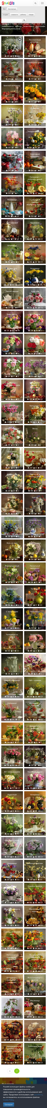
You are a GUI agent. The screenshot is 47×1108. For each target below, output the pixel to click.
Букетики (12, 818)
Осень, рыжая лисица (12, 178)
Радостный (12, 795)
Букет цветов (12, 314)
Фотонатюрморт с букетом (35, 979)
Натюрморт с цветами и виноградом (35, 385)
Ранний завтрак (12, 291)
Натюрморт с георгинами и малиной (34, 339)
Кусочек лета (12, 40)
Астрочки (35, 840)
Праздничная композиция (12, 155)
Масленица (35, 1001)
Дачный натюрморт (12, 520)
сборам (31, 14)
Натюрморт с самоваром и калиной (12, 957)
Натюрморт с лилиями (35, 407)
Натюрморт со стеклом (12, 636)
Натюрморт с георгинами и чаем (12, 384)
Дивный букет (12, 589)
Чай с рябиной (12, 63)
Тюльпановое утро (35, 131)
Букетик (35, 497)
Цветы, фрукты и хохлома (12, 1024)
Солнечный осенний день (12, 933)
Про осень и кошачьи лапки (35, 475)
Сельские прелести (35, 452)
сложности (14, 14)
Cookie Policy (8, 1100)
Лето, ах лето (12, 543)
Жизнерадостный (12, 566)
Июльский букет (12, 337)
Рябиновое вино (35, 1046)
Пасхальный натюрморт (35, 567)
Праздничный (12, 749)
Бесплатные (12, 9)
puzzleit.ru (38, 1095)
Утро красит (12, 452)
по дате (5, 14)
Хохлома (35, 1023)
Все (4, 9)
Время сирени (35, 543)
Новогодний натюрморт (35, 155)
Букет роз (35, 291)
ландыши (6, 24)
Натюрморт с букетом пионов (12, 361)
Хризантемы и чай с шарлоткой (12, 407)
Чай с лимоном (35, 246)
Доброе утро (12, 474)
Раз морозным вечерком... (35, 41)
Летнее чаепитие (35, 749)
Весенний (12, 131)
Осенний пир (35, 657)
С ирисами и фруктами (12, 109)
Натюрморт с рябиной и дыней (35, 178)
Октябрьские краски (35, 63)
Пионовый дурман (34, 772)
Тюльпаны (35, 589)
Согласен (9, 1105)
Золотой (35, 85)
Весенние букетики (35, 863)
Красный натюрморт (12, 85)
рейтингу (23, 14)
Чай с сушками (35, 680)
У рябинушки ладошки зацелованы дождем (35, 202)
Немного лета (35, 520)
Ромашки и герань (12, 840)
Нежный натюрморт (12, 680)
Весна (34, 429)
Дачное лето (12, 269)
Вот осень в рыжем (12, 772)
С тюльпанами (12, 612)
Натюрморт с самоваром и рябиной (35, 957)
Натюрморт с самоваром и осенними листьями (12, 1048)
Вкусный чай (35, 818)
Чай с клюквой (12, 223)
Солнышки (35, 108)
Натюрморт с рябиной (35, 704)
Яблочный (12, 1001)
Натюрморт (12, 200)
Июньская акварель (12, 909)
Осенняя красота (35, 886)
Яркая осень (35, 932)
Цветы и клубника (12, 429)
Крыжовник (34, 223)
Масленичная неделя (35, 910)
